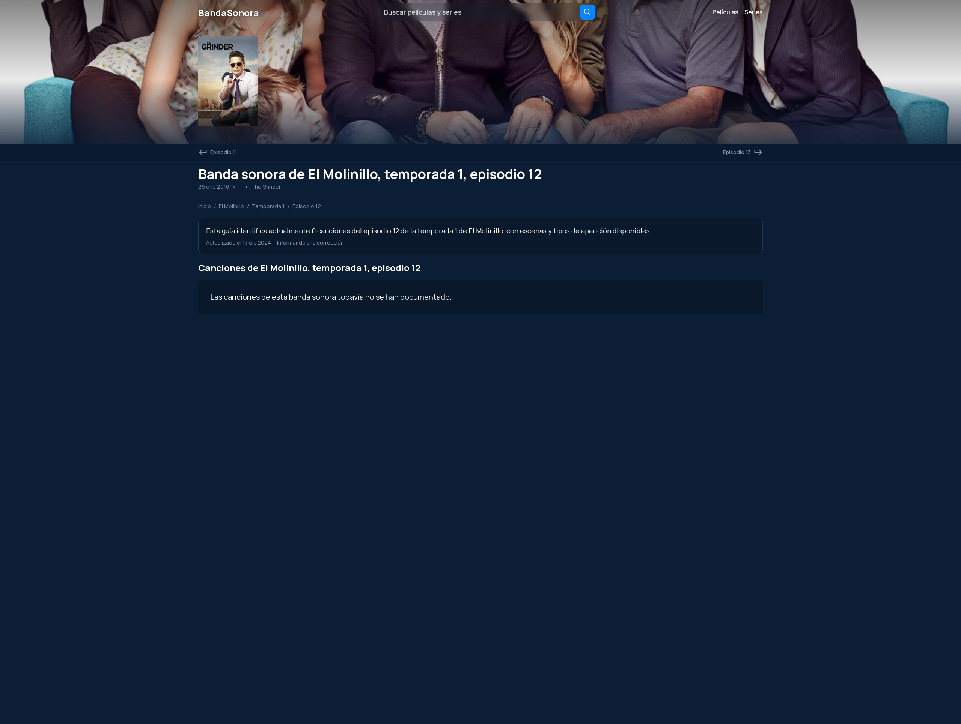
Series (753, 12)
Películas (725, 12)
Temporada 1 (268, 206)
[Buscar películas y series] (587, 12)
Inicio (204, 206)
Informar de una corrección (310, 242)
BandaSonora (231, 12)
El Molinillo (231, 206)
